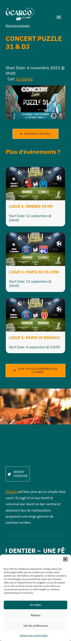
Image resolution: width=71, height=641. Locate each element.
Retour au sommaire (18, 25)
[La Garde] (20, 9)
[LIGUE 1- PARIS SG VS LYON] (35, 235)
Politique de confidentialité (34, 635)
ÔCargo (11, 491)
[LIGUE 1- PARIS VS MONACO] (35, 301)
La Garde (24, 78)
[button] (65, 559)
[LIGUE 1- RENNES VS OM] (35, 170)
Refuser (36, 615)
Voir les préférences (35, 625)
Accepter (35, 604)
